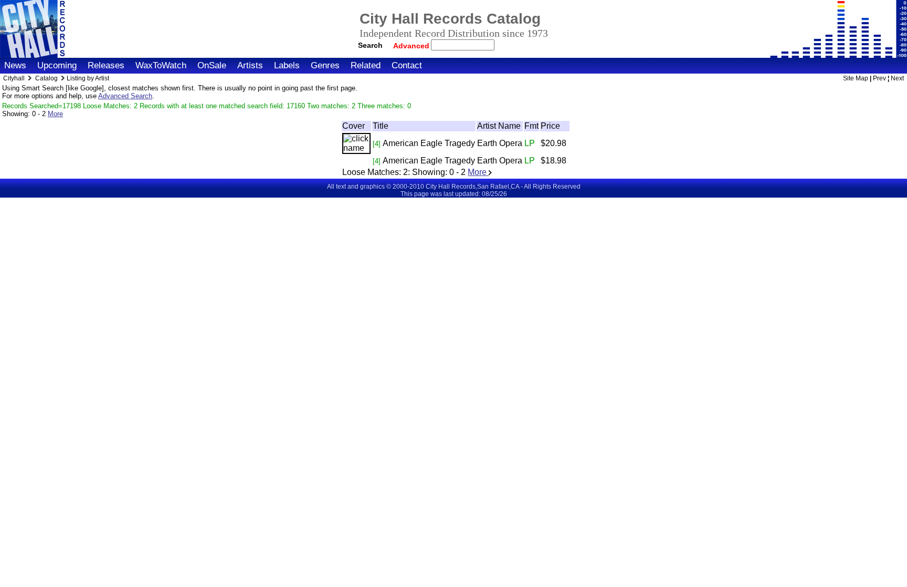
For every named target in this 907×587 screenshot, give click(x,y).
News (15, 65)
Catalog (46, 78)
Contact (407, 65)
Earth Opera (499, 143)
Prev (879, 78)
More (55, 114)
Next (897, 78)
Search (370, 45)
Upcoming (57, 65)
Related (366, 65)
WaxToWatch (160, 65)
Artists (250, 65)
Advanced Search (125, 96)
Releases (106, 65)
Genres (325, 65)
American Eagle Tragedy (429, 143)
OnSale (211, 65)
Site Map (855, 78)
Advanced (412, 46)
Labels (287, 65)
